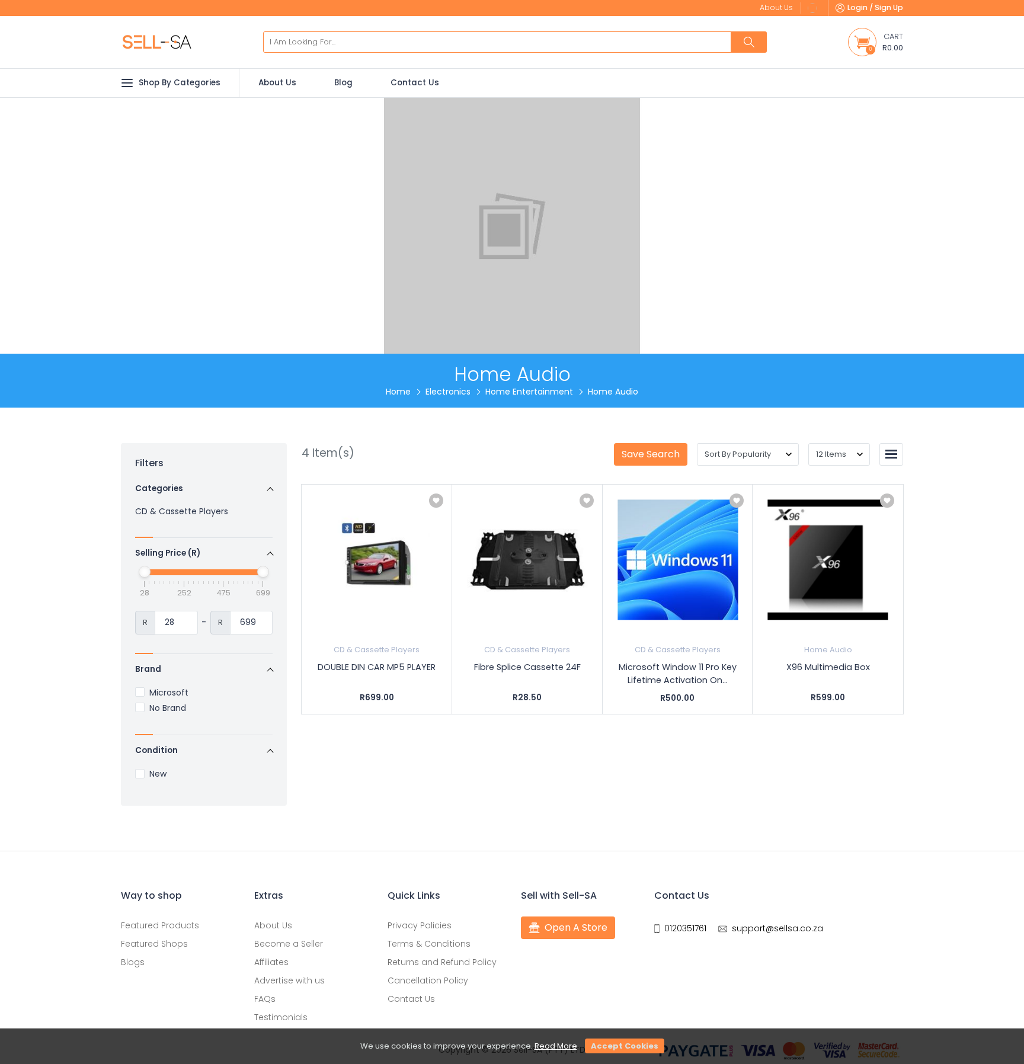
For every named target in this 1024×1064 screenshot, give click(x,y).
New (158, 774)
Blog (343, 82)
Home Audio (828, 650)
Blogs (133, 962)
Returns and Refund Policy (442, 962)
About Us (277, 82)
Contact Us (415, 82)
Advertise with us (289, 980)
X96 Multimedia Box (828, 667)
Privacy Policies (420, 925)
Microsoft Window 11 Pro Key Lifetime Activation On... (678, 673)
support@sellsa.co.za (777, 928)
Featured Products (160, 925)
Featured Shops (154, 944)
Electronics (448, 392)
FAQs (265, 999)
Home (398, 392)
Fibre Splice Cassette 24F (527, 667)
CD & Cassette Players (181, 511)
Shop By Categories (179, 82)
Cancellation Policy (428, 980)
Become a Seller (288, 944)
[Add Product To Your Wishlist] (436, 500)
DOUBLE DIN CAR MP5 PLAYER (377, 667)
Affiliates (271, 962)
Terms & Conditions (429, 944)
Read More (556, 1046)
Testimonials (281, 1017)
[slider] (145, 572)
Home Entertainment (529, 392)
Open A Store (576, 927)
